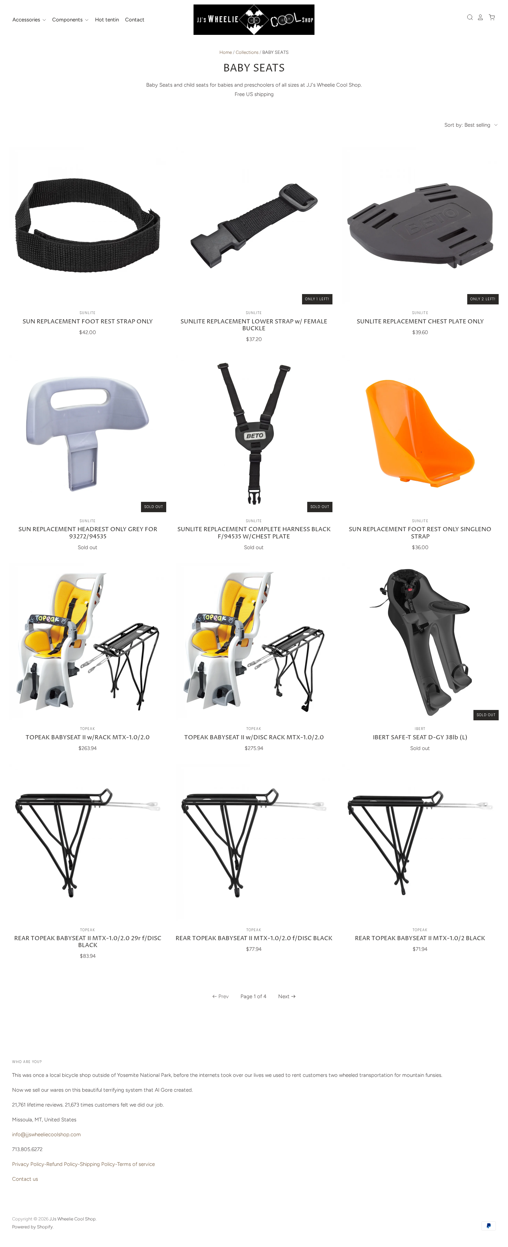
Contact (134, 20)
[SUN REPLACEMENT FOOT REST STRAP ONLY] (87, 225)
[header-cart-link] (490, 17)
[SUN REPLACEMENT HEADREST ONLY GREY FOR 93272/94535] (87, 433)
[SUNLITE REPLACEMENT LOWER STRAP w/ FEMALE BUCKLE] (254, 225)
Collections (247, 52)
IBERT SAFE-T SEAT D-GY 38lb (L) (420, 738)
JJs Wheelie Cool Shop (72, 1218)
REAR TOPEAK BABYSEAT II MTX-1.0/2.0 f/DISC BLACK (254, 939)
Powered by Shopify (32, 1226)
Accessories (26, 20)
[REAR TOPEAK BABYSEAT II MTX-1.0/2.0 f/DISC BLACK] (254, 842)
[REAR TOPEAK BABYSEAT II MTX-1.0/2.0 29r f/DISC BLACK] (87, 842)
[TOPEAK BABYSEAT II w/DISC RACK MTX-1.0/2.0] (254, 641)
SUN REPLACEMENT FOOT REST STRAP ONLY (87, 322)
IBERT (420, 728)
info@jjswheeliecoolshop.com (46, 1134)
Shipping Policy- (98, 1164)
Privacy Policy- (29, 1164)
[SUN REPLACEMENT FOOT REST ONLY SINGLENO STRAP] (420, 433)
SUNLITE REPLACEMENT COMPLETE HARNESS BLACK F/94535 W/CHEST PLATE (254, 533)
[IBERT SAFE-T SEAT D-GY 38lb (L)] (420, 641)
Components (68, 20)
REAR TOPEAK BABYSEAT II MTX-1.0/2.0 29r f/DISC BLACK (87, 942)
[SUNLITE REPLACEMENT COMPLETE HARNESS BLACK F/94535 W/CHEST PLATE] (254, 433)
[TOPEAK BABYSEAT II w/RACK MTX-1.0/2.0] (87, 641)
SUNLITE (87, 312)
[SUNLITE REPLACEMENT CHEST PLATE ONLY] (420, 225)
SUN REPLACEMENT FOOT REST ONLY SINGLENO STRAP (420, 533)
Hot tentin (107, 20)
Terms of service (136, 1164)
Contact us (25, 1179)
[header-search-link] (468, 17)
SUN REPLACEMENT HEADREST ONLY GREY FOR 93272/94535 (87, 533)
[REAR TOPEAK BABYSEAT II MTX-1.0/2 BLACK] (420, 842)
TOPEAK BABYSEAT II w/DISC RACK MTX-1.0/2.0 (254, 738)
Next (284, 996)
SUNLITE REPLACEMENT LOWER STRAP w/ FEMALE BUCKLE (253, 325)
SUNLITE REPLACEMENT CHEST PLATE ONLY (420, 322)
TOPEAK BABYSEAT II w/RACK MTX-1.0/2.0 (88, 738)
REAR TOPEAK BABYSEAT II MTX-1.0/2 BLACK (420, 939)
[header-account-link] (478, 17)
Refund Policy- (63, 1164)
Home (225, 52)
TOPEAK (87, 728)
